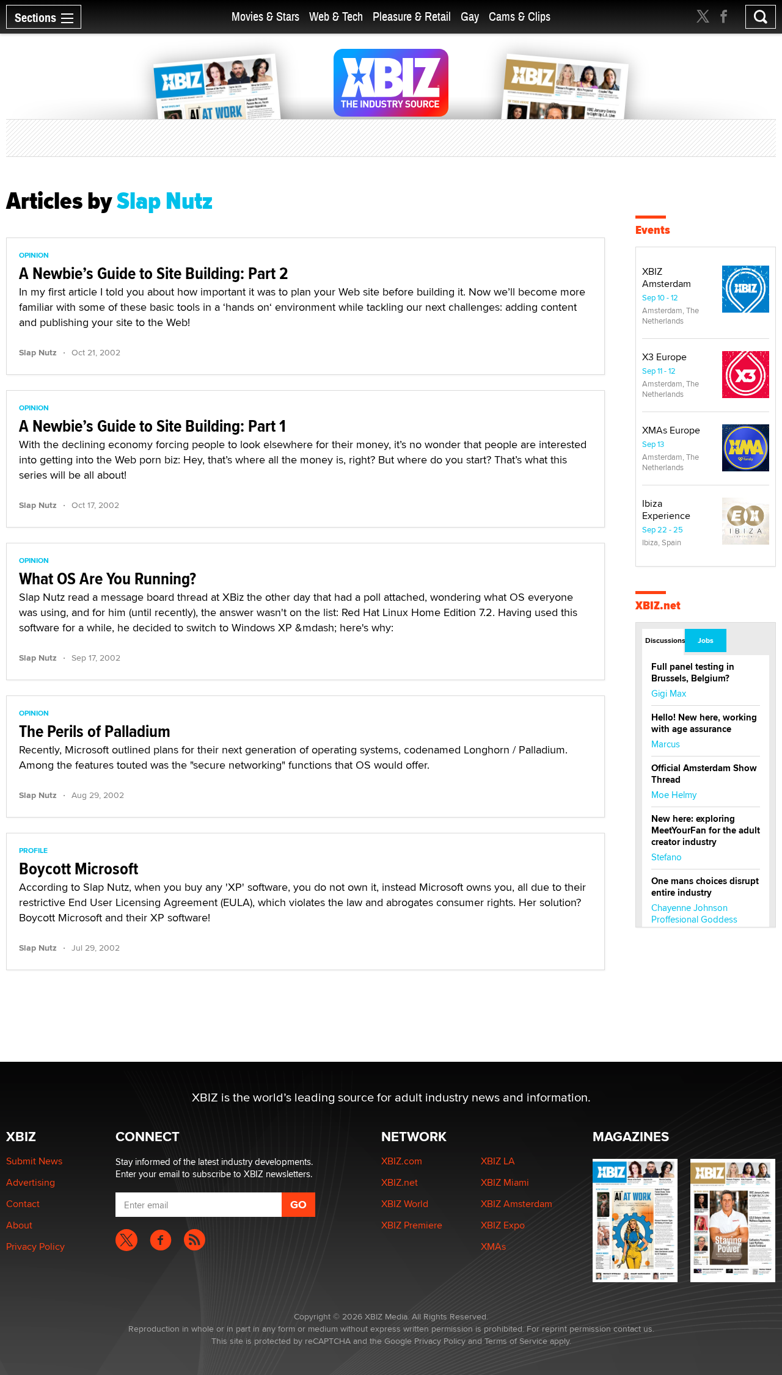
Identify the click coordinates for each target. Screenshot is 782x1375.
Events (652, 230)
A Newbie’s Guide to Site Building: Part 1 (152, 425)
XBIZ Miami (505, 1182)
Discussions (664, 640)
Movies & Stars (265, 16)
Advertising (30, 1182)
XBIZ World (404, 1204)
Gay (470, 16)
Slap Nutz (38, 352)
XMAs (493, 1246)
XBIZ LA (498, 1161)
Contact (23, 1204)
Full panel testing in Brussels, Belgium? (692, 672)
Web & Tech (336, 16)
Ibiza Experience (666, 509)
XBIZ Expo (503, 1225)
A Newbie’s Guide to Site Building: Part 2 (153, 273)
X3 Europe (664, 357)
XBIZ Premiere (411, 1225)
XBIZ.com (401, 1161)
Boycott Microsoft (78, 868)
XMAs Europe (671, 430)
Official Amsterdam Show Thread (704, 773)
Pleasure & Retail (412, 16)
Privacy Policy (35, 1246)
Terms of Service (515, 1341)
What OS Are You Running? (107, 578)
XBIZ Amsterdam (666, 277)
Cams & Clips (519, 16)
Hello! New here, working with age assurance (704, 723)
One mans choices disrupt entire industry (705, 886)
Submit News (34, 1161)
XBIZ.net (658, 605)
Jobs (706, 640)
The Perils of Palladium (94, 731)
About (19, 1225)
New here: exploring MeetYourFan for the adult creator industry (705, 830)
